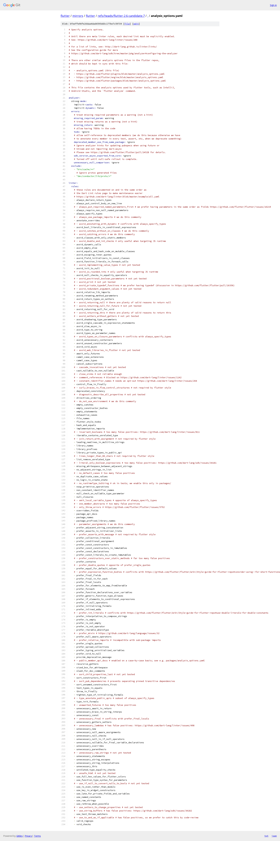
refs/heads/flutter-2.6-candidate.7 (121, 16)
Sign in (273, 5)
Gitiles (19, 835)
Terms (37, 835)
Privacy (28, 835)
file (127, 23)
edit (136, 23)
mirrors (77, 16)
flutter (65, 16)
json (274, 835)
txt (266, 835)
